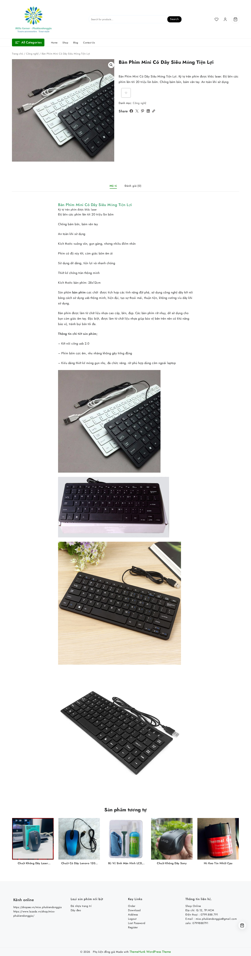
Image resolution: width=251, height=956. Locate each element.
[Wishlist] (216, 19)
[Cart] (235, 19)
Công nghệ (32, 54)
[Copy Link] (153, 111)
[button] (111, 65)
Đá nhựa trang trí (81, 906)
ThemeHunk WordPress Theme (150, 952)
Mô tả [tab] (113, 186)
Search (174, 19)
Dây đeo (76, 910)
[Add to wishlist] (126, 93)
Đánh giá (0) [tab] (133, 186)
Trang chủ (17, 54)
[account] (225, 19)
